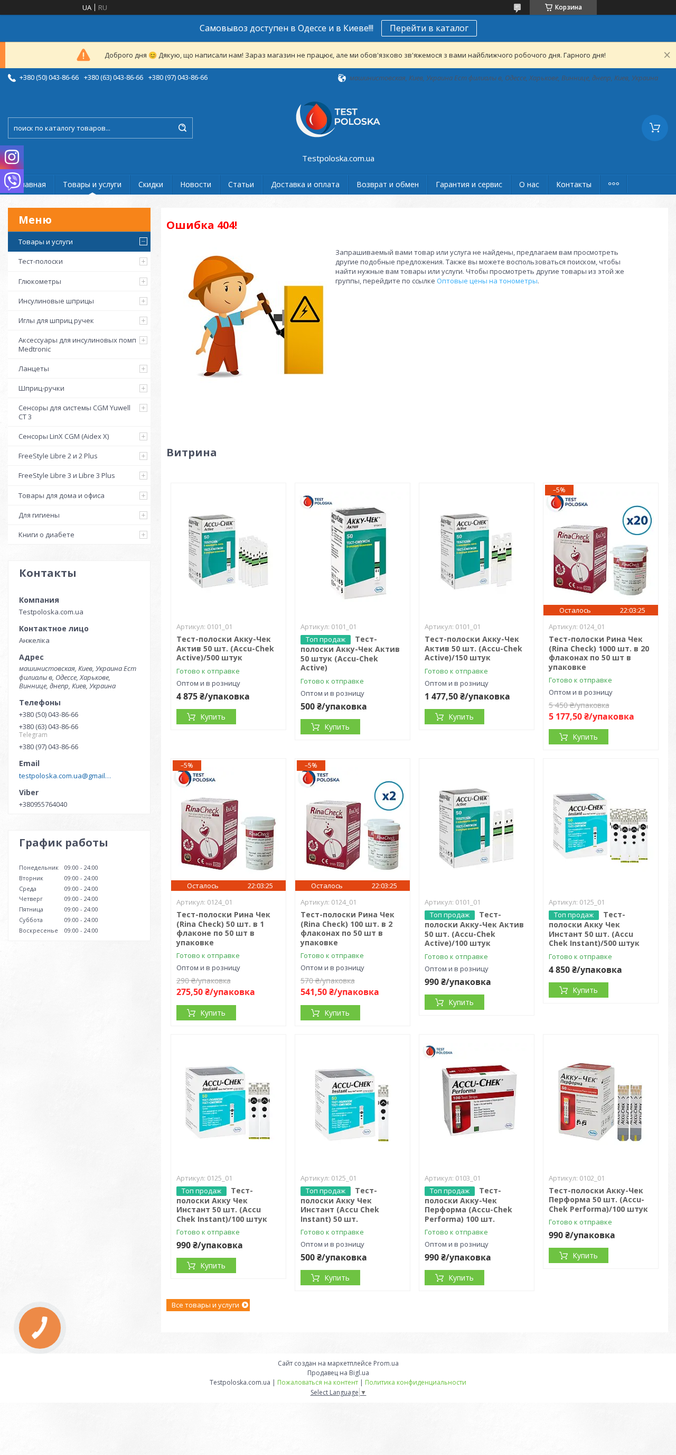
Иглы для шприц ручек (56, 320)
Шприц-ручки (41, 388)
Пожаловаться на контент (317, 1382)
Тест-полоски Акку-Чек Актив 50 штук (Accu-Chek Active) (350, 653)
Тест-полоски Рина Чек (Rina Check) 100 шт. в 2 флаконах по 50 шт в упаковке (348, 928)
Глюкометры (39, 281)
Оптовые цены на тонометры (487, 281)
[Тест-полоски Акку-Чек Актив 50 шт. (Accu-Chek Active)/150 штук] (476, 549)
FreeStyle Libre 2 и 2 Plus (58, 456)
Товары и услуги (92, 184)
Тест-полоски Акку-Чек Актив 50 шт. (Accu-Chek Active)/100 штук (474, 928)
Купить (213, 717)
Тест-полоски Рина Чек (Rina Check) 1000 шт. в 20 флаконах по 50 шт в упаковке (599, 653)
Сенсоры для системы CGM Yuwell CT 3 (74, 412)
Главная (31, 184)
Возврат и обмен (387, 184)
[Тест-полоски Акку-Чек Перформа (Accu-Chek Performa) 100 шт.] (476, 1101)
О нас (529, 184)
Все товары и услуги (205, 1305)
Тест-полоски (40, 261)
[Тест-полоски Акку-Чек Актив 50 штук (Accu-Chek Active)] (352, 549)
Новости (195, 184)
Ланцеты (33, 368)
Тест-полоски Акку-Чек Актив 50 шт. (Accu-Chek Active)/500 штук (225, 648)
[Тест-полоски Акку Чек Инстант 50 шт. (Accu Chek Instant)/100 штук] (228, 1101)
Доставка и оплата (305, 184)
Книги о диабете (46, 534)
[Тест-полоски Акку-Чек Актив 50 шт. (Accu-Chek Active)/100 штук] (476, 825)
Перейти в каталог (429, 28)
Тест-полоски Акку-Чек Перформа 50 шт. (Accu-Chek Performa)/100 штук (598, 1199)
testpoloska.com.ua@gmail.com (65, 775)
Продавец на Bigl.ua (338, 1372)
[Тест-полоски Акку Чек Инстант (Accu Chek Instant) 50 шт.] (352, 1101)
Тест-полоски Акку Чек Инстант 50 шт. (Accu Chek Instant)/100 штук (221, 1204)
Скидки (150, 184)
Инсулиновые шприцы (56, 301)
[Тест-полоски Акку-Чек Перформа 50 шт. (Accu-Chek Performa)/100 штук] (601, 1101)
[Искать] (182, 128)
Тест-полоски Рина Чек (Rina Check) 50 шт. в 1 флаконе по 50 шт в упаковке (223, 928)
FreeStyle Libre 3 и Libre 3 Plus (66, 475)
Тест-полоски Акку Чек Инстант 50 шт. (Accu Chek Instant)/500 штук (594, 928)
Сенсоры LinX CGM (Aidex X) (63, 436)
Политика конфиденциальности (415, 1382)
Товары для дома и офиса (61, 495)
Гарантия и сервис (469, 184)
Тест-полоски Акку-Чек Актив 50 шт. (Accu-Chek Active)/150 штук (473, 648)
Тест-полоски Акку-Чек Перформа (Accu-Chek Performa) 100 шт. (468, 1204)
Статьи (241, 184)
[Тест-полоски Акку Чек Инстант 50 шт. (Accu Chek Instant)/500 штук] (601, 825)
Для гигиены (39, 515)
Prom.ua (386, 1363)
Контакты (574, 184)
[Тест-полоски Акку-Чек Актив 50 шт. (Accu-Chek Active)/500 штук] (228, 549)
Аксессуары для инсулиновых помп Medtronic (77, 344)
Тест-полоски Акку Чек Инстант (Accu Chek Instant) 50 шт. (340, 1204)
